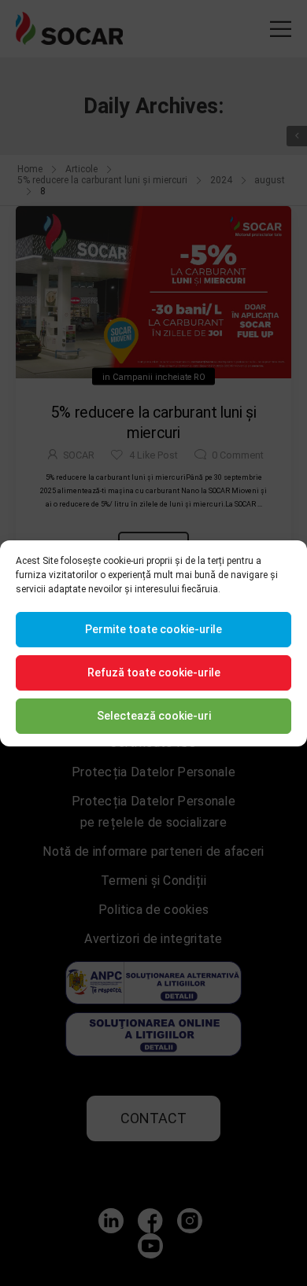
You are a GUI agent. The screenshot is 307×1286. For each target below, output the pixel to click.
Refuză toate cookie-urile (153, 672)
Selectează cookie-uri (154, 715)
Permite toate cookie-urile (153, 629)
